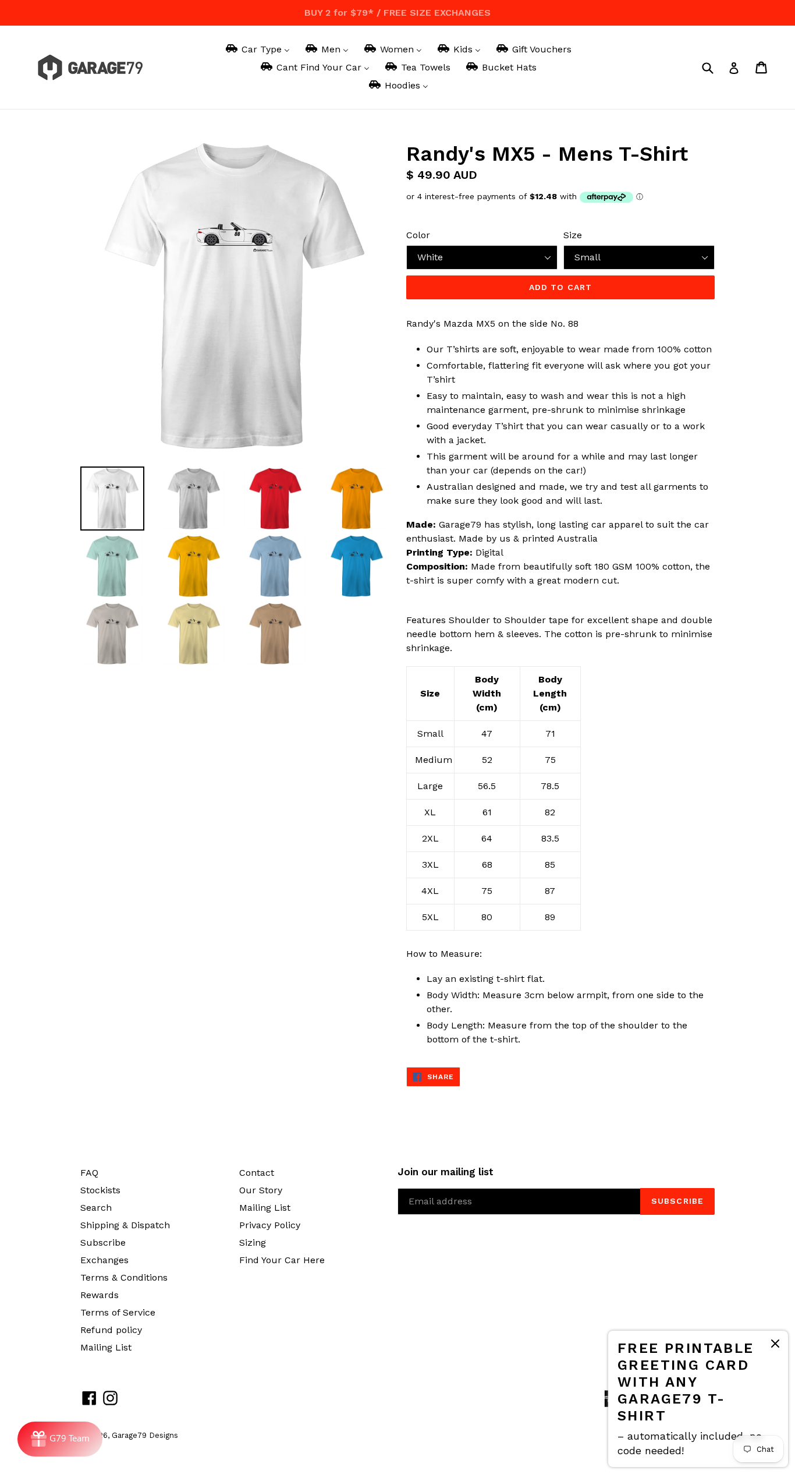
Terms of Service (117, 1312)
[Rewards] (59, 1439)
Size (572, 235)
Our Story (260, 1190)
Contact (256, 1172)
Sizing (252, 1242)
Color (418, 235)
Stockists (100, 1190)
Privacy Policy (269, 1225)
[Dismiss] (775, 1345)
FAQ (89, 1172)
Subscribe (103, 1242)
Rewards (99, 1294)
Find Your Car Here (282, 1260)
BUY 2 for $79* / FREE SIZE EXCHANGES (397, 12)
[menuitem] (257, 49)
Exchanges (104, 1260)
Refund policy (111, 1329)
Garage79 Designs (145, 1435)
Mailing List (106, 1347)
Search (96, 1207)
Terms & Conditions (124, 1277)
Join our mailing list (446, 1172)
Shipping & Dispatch (125, 1225)
